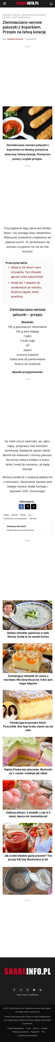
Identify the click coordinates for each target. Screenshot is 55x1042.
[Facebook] (21, 506)
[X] (27, 506)
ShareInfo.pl (7, 15)
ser (29, 515)
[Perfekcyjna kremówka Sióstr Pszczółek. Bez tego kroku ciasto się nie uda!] (27, 705)
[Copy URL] (33, 506)
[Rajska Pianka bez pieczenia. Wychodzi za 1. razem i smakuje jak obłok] (27, 752)
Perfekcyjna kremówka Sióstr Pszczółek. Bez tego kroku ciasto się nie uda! (28, 726)
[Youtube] (34, 990)
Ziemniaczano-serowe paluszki (15, 519)
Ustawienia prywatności (28, 1035)
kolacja (6, 515)
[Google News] (40, 990)
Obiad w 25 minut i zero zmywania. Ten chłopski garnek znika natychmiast (27, 272)
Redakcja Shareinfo (15, 39)
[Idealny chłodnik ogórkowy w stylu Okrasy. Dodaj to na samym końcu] (27, 615)
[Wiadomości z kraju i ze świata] (27, 3)
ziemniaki (32, 519)
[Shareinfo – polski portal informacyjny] (27, 971)
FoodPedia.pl (33, 995)
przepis (23, 515)
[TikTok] (20, 990)
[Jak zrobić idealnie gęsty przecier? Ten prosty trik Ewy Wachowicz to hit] (27, 838)
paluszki (15, 515)
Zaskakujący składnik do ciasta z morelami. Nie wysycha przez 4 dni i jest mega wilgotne (28, 679)
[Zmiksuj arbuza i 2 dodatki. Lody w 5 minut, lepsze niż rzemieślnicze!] (27, 795)
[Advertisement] (27, 75)
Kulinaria (16, 15)
